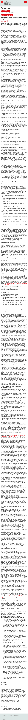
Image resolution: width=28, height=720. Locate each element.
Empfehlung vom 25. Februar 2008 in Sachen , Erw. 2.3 (13, 357)
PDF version (4, 21)
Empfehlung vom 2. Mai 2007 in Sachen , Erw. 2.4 (13, 436)
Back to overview (5, 10)
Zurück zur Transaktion (6, 15)
